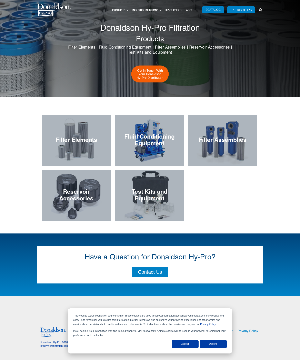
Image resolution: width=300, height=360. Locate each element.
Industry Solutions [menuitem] (145, 10)
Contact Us (150, 272)
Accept (185, 343)
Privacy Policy (208, 324)
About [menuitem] (190, 10)
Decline (213, 343)
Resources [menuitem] (172, 10)
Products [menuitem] (118, 10)
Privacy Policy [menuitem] (248, 330)
